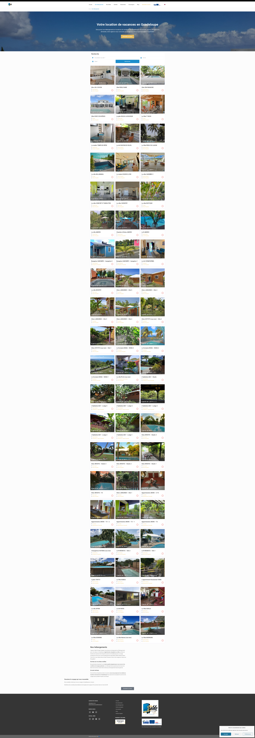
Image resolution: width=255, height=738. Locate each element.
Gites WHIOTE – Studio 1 (149, 464)
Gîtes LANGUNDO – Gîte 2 (124, 319)
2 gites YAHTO (95, 579)
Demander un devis (146, 4)
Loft (118, 148)
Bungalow (94, 264)
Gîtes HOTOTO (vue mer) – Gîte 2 (152, 319)
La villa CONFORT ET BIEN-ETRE (101, 203)
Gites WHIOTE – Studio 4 (149, 435)
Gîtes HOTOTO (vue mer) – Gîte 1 (101, 348)
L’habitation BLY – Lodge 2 (99, 435)
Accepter (226, 734)
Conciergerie (131, 4)
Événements (123, 4)
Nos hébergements (99, 4)
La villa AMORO (96, 232)
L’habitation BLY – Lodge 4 (124, 406)
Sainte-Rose (95, 234)
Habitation (145, 380)
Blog (138, 4)
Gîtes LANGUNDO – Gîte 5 (124, 290)
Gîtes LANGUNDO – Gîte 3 (99, 319)
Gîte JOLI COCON (96, 87)
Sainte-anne (120, 118)
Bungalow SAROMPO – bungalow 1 (127, 261)
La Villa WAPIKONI (147, 637)
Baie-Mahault (95, 89)
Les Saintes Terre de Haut (123, 379)
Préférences (248, 734)
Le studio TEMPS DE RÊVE (99, 145)
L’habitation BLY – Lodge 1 (124, 435)
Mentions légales (119, 713)
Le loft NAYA (120, 608)
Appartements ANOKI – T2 (150, 521)
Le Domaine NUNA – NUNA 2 (150, 348)
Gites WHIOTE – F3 (97, 493)
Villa (118, 90)
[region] (127, 31)
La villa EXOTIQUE (147, 203)
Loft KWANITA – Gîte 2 (123, 550)
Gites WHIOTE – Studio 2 (123, 464)
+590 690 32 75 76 (92, 703)
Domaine (119, 351)
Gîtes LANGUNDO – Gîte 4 (149, 290)
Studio (94, 148)
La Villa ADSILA (146, 608)
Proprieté (96, 90)
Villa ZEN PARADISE (148, 87)
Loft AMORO (145, 232)
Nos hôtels (108, 4)
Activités (115, 4)
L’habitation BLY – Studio (149, 377)
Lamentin (144, 494)
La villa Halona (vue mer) (123, 637)
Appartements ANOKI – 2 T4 (150, 493)
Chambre (119, 235)
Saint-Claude (145, 379)
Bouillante (145, 321)
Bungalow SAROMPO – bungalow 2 (101, 261)
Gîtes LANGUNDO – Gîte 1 (124, 493)
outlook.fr (100, 704)
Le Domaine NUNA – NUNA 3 (125, 348)
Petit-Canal (120, 205)
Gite (93, 90)
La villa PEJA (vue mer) (123, 377)
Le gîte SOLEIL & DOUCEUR (124, 116)
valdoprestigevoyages (93, 704)
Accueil (90, 4)
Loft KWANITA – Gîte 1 (148, 550)
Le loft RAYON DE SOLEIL (124, 145)
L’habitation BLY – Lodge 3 (150, 406)
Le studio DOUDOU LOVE (123, 174)
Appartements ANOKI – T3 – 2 (100, 521)
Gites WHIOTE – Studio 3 (98, 464)
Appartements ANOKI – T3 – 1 (125, 521)
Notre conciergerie (119, 707)
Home (90, 8)
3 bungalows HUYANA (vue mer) (101, 550)
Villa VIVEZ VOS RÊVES (98, 116)
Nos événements (119, 702)
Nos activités (118, 709)
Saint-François (145, 89)
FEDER (160, 726)
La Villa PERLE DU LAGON (149, 145)
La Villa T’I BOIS (146, 116)
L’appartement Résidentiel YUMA (151, 579)
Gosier (144, 118)
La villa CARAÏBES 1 (148, 174)
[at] (97, 704)
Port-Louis (145, 436)
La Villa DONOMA (96, 637)
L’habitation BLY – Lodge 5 (99, 406)
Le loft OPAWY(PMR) (148, 261)
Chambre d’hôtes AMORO (124, 232)
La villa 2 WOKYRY (122, 203)
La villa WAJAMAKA (97, 174)
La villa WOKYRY (96, 290)
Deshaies (144, 263)
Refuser (237, 734)
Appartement (145, 496)
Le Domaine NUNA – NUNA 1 (100, 377)
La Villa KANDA (121, 579)
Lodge (98, 409)
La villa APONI (95, 608)
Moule (119, 89)
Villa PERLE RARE (121, 87)
